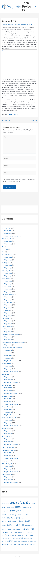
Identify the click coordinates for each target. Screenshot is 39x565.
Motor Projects (6, 353)
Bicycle (6, 249)
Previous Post (5, 120)
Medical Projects (7, 326)
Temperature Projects (8, 450)
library (28, 525)
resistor (12, 538)
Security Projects (7, 396)
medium (11, 529)
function (24, 518)
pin (12, 535)
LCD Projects (6, 310)
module (5, 532)
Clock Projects (6, 270)
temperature (7, 544)
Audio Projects (6, 228)
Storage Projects (7, 436)
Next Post (34, 120)
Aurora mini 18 (13, 114)
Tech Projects (26, 6)
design (16, 515)
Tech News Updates (20, 24)
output (21, 532)
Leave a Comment (7, 24)
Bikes (3, 247)
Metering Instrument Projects (10, 334)
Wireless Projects (7, 474)
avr (32, 503)
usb (17, 544)
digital (6, 518)
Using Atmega (8, 233)
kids (4, 525)
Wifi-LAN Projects (7, 464)
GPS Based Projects (8, 294)
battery (6, 507)
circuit (15, 511)
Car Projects (5, 263)
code (6, 514)
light (4, 529)
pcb (29, 532)
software (25, 541)
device (25, 515)
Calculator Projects (7, 255)
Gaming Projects (7, 286)
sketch (17, 541)
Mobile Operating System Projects (12, 347)
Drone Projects (6, 278)
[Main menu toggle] (35, 6)
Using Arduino (8, 230)
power (19, 535)
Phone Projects (6, 363)
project (28, 535)
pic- (5, 535)
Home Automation (7, 302)
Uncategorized (6, 461)
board (16, 507)
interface (15, 521)
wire (32, 544)
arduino (19, 502)
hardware (6, 521)
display (15, 518)
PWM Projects (6, 374)
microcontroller (25, 529)
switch (33, 541)
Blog (3, 252)
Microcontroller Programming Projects (13, 342)
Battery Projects (6, 238)
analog (5, 503)
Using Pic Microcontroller (11, 236)
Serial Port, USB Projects (9, 417)
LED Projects (5, 318)
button (5, 511)
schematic (28, 538)
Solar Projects (6, 428)
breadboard (26, 507)
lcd (10, 525)
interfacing (25, 521)
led (20, 524)
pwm (4, 538)
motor (13, 532)
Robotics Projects (7, 385)
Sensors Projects (7, 407)
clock (24, 511)
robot (19, 538)
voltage (25, 544)
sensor (7, 541)
